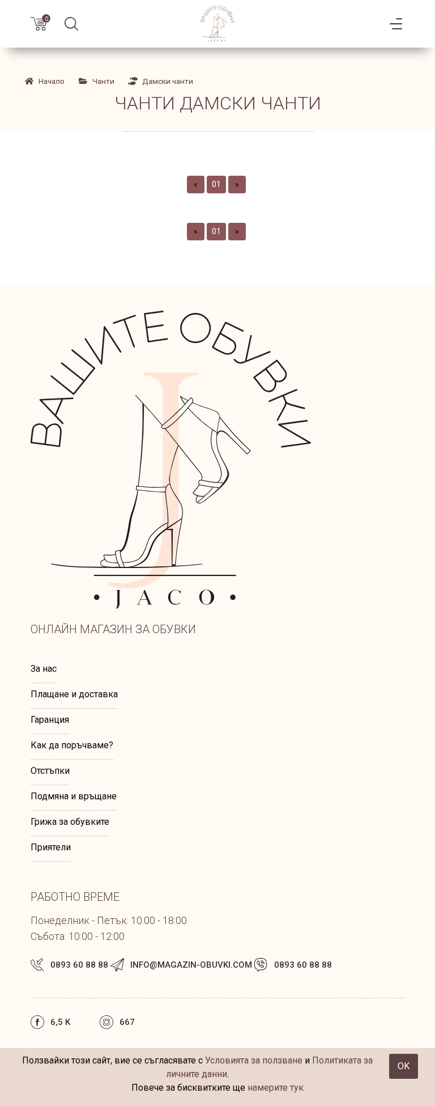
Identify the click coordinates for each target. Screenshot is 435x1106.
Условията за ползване (253, 1060)
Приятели (51, 847)
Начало (52, 81)
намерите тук (276, 1087)
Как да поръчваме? (72, 745)
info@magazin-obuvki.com (191, 965)
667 (127, 1022)
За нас (44, 668)
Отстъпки (50, 770)
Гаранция (50, 719)
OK (404, 1066)
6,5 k (60, 1022)
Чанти (103, 81)
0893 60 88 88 (79, 965)
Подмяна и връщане (74, 796)
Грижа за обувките (70, 821)
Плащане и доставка (74, 694)
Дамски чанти (167, 81)
